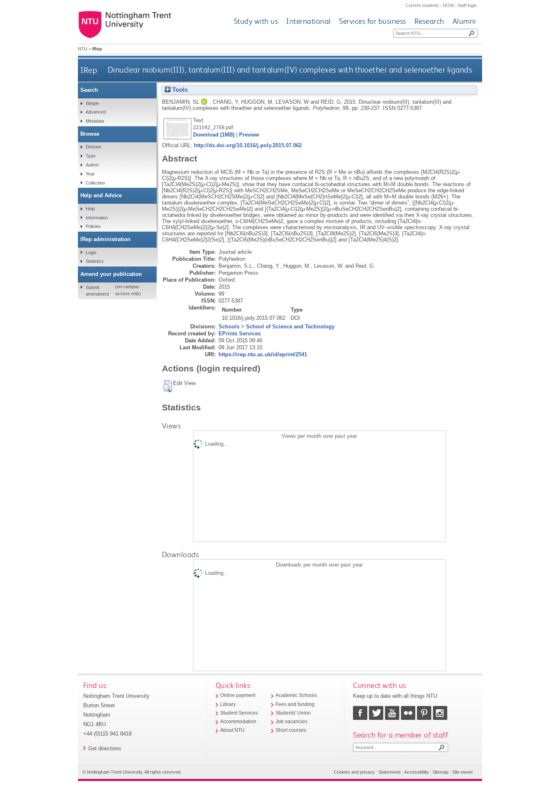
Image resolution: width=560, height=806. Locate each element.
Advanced (96, 111)
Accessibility (416, 772)
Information (97, 217)
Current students (422, 5)
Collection (95, 182)
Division (93, 146)
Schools (229, 326)
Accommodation (238, 721)
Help (90, 208)
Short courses (290, 730)
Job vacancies (291, 721)
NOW (448, 5)
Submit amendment (97, 290)
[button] (167, 386)
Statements (389, 772)
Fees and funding (294, 704)
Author (92, 164)
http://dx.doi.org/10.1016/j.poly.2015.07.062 (248, 145)
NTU (82, 48)
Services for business (372, 21)
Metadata (95, 120)
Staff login (467, 5)
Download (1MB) (213, 135)
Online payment (237, 695)
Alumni (464, 21)
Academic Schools (296, 695)
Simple (92, 103)
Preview (249, 135)
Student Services (239, 712)
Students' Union (293, 712)
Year (90, 173)
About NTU (232, 730)
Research (429, 21)
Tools (179, 90)
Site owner (462, 772)
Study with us (256, 21)
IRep (88, 70)
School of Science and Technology (290, 326)
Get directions (104, 748)
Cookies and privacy (354, 772)
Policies (93, 226)
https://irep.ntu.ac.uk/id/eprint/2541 (263, 354)
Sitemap (440, 772)
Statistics (95, 261)
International (308, 21)
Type (91, 155)
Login (91, 252)
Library (228, 704)
